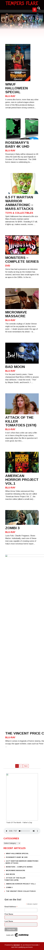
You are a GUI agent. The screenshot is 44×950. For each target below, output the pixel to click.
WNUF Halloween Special (17, 853)
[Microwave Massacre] (22, 298)
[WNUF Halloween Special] (17, 62)
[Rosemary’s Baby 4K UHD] (22, 129)
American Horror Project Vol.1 (20, 884)
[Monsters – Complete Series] (22, 245)
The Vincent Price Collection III (21, 891)
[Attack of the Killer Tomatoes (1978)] (22, 404)
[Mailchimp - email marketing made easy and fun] (17, 935)
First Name (9, 914)
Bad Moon (10, 874)
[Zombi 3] (22, 517)
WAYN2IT (16, 945)
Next (26, 766)
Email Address (11, 907)
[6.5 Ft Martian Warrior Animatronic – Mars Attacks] (22, 183)
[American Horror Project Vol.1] (22, 462)
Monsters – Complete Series (19, 867)
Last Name (9, 921)
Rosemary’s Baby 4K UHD (17, 857)
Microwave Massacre (15, 870)
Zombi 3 (9, 887)
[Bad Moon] (22, 353)
